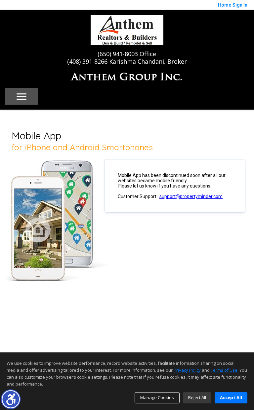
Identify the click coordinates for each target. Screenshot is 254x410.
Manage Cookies (157, 397)
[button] (11, 399)
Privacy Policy (187, 370)
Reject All (197, 397)
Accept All (231, 397)
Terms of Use (224, 370)
